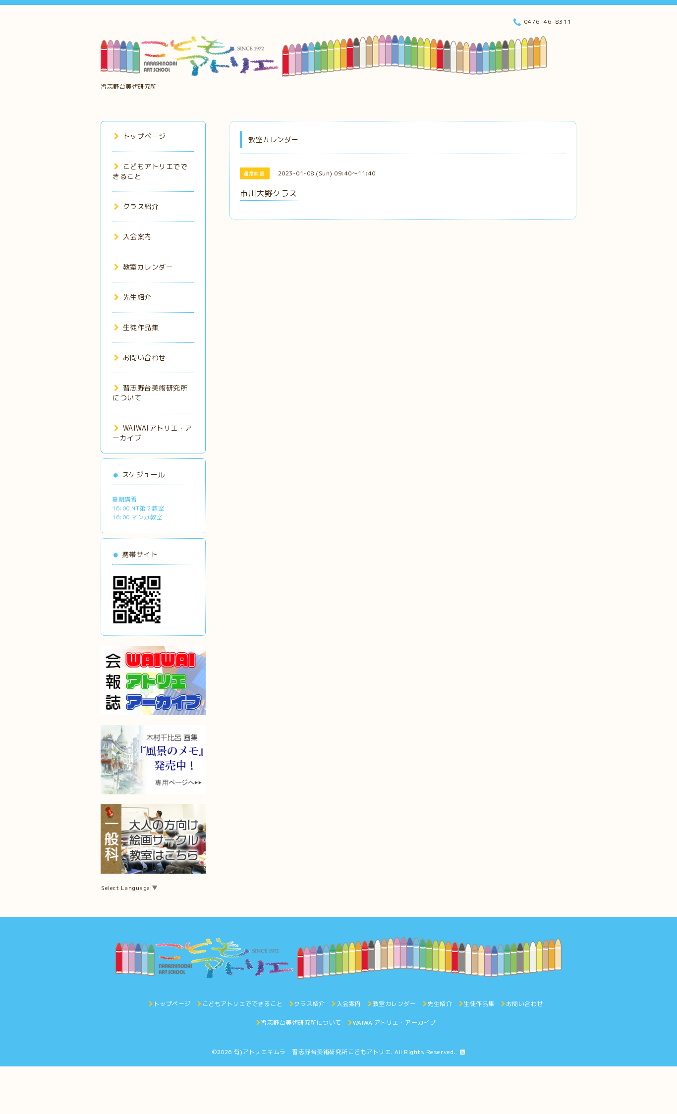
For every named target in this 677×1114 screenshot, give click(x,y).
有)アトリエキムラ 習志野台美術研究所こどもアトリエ (312, 1052)
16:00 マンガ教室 (137, 517)
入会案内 (137, 236)
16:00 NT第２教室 (138, 508)
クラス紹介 (141, 206)
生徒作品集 (141, 327)
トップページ (144, 136)
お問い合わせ (144, 357)
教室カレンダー (148, 267)
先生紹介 (137, 297)
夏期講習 (124, 499)
